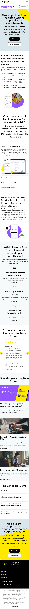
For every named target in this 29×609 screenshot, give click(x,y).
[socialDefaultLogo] (2, 584)
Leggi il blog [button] (3, 448)
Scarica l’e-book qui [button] (5, 479)
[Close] (26, 590)
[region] (14, 599)
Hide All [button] (8, 490)
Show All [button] (3, 490)
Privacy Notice (7, 603)
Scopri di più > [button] (14, 282)
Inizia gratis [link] (23, 6)
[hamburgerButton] (27, 2)
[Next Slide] (27, 353)
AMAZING (8, 346)
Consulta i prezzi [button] (14, 44)
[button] (14, 142)
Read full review (8, 369)
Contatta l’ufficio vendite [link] (19, 2)
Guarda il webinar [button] (4, 415)
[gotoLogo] (5, 2)
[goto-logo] (14, 563)
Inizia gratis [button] (14, 39)
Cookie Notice (16, 603)
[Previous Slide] (1, 353)
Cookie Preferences (14, 606)
